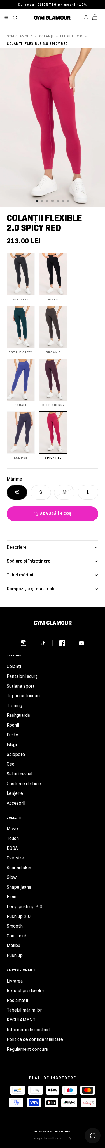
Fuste (12, 735)
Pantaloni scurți (22, 676)
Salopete (16, 754)
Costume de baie (24, 783)
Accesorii (16, 803)
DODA (12, 848)
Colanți (46, 36)
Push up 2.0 (19, 916)
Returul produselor (25, 990)
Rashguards (18, 715)
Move (12, 828)
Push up (15, 955)
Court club (17, 936)
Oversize (15, 858)
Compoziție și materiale (31, 588)
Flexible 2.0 (71, 36)
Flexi (11, 896)
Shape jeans (19, 887)
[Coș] (95, 17)
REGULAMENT (21, 1020)
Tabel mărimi (20, 575)
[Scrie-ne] (93, 1135)
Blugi (12, 744)
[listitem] (21, 277)
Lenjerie (15, 793)
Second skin (19, 867)
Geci (11, 764)
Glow (12, 877)
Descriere (17, 547)
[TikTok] (46, 643)
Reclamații (17, 1000)
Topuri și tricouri (23, 695)
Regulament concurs (27, 1049)
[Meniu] (6, 17)
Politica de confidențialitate (35, 1039)
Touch (13, 838)
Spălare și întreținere (28, 561)
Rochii (13, 725)
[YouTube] (81, 643)
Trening (14, 705)
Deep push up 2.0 (25, 906)
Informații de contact (28, 1029)
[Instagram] (27, 643)
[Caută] (15, 18)
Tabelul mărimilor (24, 1010)
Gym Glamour (19, 36)
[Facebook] (65, 643)
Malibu (13, 945)
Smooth (15, 926)
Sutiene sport (20, 686)
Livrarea (15, 981)
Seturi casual (19, 774)
